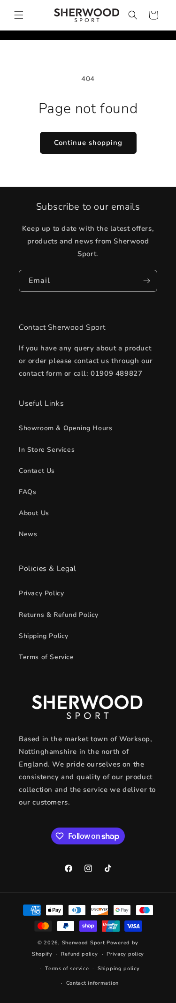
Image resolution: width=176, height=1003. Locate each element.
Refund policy (79, 953)
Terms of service (67, 968)
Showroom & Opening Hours (65, 428)
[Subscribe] (146, 281)
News (28, 534)
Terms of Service (46, 657)
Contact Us (37, 470)
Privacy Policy (41, 593)
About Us (34, 513)
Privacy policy (125, 953)
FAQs (27, 491)
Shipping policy (119, 968)
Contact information (92, 983)
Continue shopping (88, 142)
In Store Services (47, 449)
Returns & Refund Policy (59, 614)
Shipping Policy (44, 635)
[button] (18, 15)
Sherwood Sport (83, 942)
